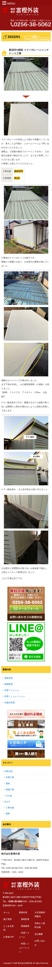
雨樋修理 (8, 684)
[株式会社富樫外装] (20, 14)
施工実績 (7, 919)
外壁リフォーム (11, 690)
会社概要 (39, 934)
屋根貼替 (25, 919)
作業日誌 (8, 771)
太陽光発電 (9, 702)
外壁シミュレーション (14, 696)
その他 (9, 795)
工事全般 (10, 807)
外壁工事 (10, 777)
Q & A (7, 801)
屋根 (8, 783)
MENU (11, 3)
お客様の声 (8, 937)
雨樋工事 (10, 789)
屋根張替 (8, 678)
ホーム (6, 912)
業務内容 (23, 912)
